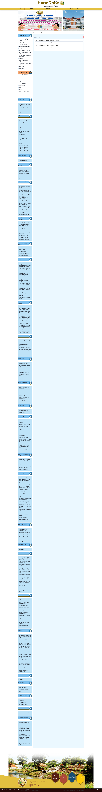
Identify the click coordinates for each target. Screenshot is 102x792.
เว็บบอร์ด (71, 8)
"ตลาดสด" (72, 777)
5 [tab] (39, 32)
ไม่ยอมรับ (99, 790)
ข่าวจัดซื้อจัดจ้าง (47, 8)
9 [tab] (46, 32)
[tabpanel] (40, 20)
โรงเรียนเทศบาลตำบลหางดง (80, 778)
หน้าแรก (21, 8)
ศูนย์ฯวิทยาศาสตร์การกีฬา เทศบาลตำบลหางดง (55, 777)
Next (62, 20)
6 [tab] (41, 32)
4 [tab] (38, 32)
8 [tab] (44, 32)
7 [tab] (43, 32)
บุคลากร (55, 8)
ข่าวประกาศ (39, 8)
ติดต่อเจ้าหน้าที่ (79, 8)
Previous (16, 20)
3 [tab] (36, 32)
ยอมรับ (93, 790)
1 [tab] (33, 32)
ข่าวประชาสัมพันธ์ (30, 8)
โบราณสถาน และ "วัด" (64, 778)
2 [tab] (35, 32)
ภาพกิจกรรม (64, 8)
